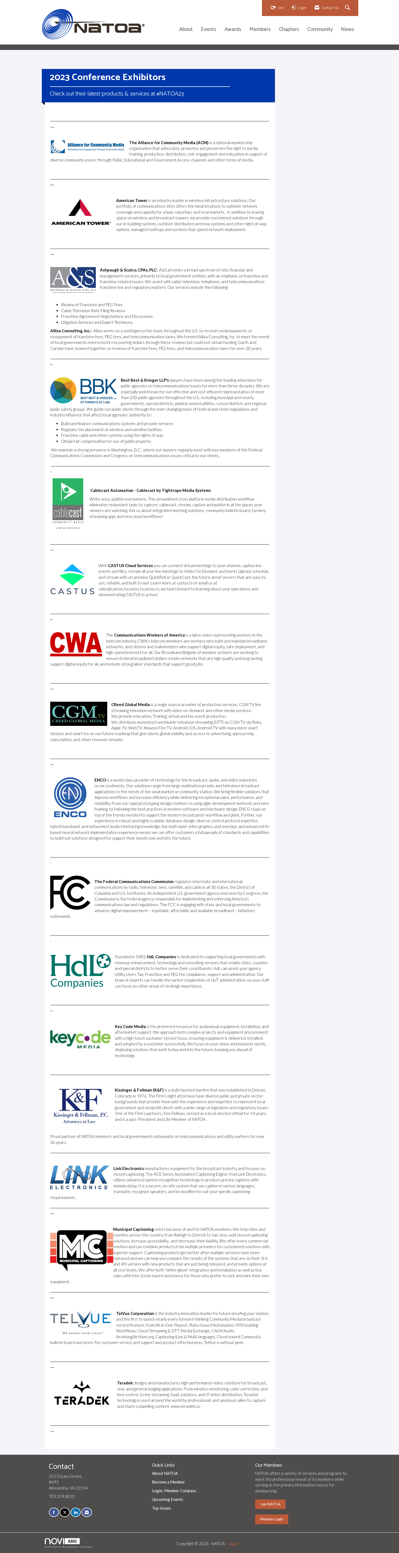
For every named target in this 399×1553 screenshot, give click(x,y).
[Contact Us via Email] (86, 1512)
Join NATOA (270, 1504)
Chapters (289, 30)
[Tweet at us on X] (65, 1512)
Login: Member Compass (174, 1490)
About (186, 30)
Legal (233, 1543)
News (347, 30)
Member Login (271, 1519)
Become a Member (168, 1481)
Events (208, 30)
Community (320, 30)
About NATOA (165, 1473)
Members (260, 30)
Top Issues (161, 1507)
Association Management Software (69, 1547)
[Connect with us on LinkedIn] (76, 1512)
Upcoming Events (167, 1499)
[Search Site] (348, 8)
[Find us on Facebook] (54, 1512)
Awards (232, 30)
